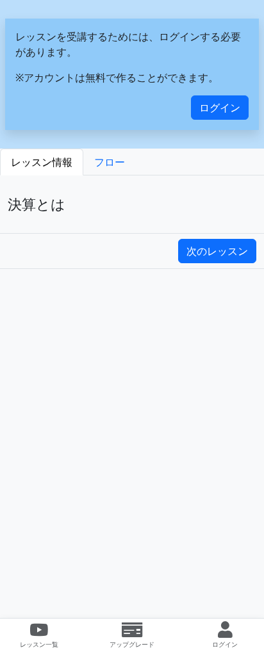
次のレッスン (217, 251)
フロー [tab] (109, 162)
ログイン (219, 108)
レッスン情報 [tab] (41, 162)
